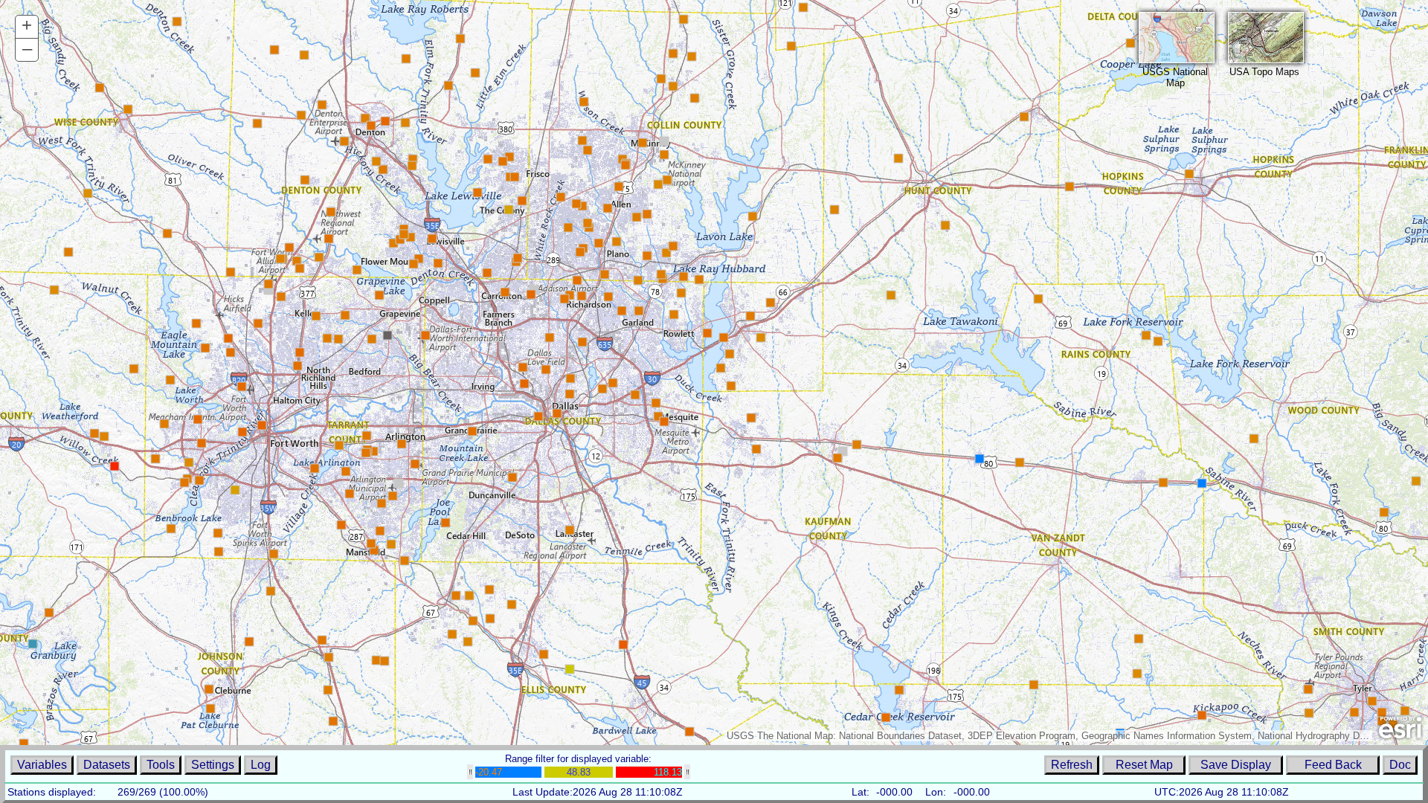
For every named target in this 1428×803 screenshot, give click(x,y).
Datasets (106, 764)
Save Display (1235, 764)
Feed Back (1333, 764)
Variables (42, 764)
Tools (161, 764)
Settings (212, 764)
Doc (1400, 764)
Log (261, 764)
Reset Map (1144, 764)
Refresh (1072, 764)
